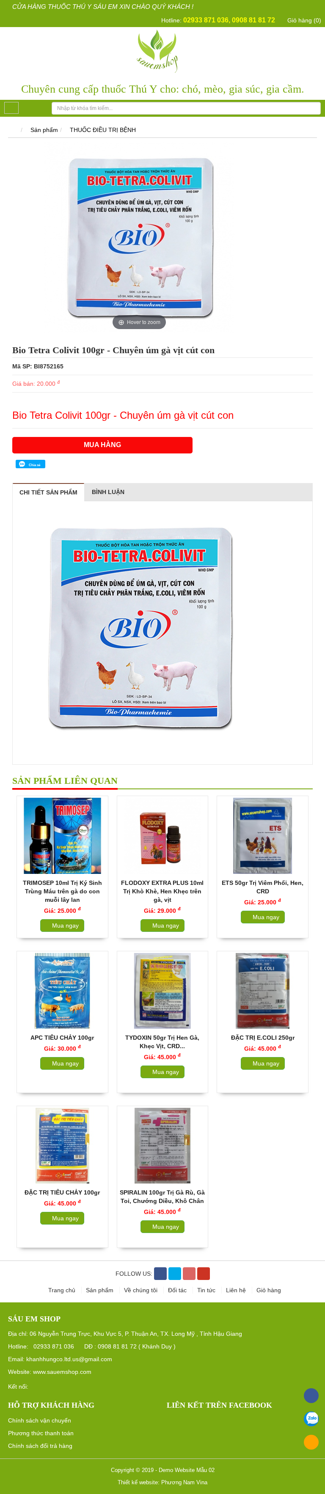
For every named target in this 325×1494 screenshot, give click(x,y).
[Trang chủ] (12, 129)
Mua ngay (64, 925)
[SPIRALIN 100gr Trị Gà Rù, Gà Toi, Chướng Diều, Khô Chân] (163, 1146)
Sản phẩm (44, 129)
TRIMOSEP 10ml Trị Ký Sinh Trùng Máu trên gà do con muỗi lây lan (62, 891)
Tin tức (207, 1290)
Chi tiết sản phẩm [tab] (48, 492)
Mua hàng (102, 444)
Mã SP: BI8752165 (37, 366)
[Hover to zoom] (139, 236)
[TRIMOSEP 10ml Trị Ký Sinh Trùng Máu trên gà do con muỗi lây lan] (62, 835)
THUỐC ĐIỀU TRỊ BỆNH (103, 129)
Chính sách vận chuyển (39, 1420)
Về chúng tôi (141, 1290)
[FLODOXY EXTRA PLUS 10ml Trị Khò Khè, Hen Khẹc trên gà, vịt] (163, 835)
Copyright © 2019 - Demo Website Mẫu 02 (163, 1470)
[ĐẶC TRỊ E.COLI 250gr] (262, 991)
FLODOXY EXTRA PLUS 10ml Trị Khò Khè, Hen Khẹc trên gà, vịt (162, 891)
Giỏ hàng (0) (303, 20)
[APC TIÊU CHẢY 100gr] (62, 991)
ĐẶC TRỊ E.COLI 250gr (263, 1037)
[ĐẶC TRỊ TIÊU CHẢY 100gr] (62, 1146)
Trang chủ (62, 1290)
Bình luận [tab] (108, 492)
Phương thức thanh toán (41, 1433)
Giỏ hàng (268, 1290)
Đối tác (178, 1290)
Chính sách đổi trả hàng (40, 1445)
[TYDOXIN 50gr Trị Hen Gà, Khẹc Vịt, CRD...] (163, 991)
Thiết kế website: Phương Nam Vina (162, 1482)
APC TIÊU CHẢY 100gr (62, 1037)
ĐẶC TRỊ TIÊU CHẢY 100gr (62, 1192)
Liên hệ (237, 1290)
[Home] (163, 50)
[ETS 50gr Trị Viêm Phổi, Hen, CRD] (262, 835)
